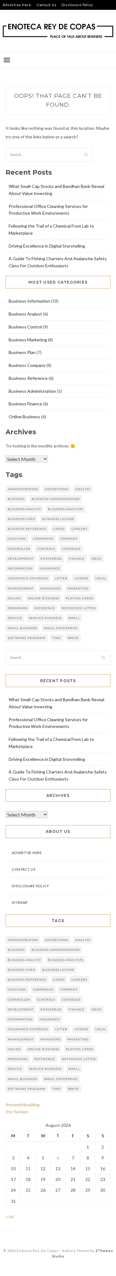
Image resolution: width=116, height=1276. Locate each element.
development (21, 558)
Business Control (25, 326)
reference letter (79, 608)
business (16, 499)
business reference (27, 529)
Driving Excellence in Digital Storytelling (47, 245)
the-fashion (17, 1111)
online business (43, 598)
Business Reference (28, 378)
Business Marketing (28, 339)
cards (59, 529)
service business (45, 618)
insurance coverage (28, 578)
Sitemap (10, 15)
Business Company (27, 365)
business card (21, 519)
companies (43, 538)
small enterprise (61, 628)
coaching (17, 538)
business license (58, 519)
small (74, 618)
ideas (96, 558)
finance (76, 558)
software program (26, 638)
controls (46, 549)
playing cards (79, 598)
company (69, 538)
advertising (56, 489)
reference (44, 608)
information (20, 568)
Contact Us (47, 5)
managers (51, 588)
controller (19, 549)
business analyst (24, 509)
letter (61, 578)
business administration (56, 499)
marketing (78, 588)
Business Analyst (25, 313)
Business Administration (32, 391)
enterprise (51, 558)
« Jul (10, 1216)
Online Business (24, 416)
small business (22, 628)
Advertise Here (17, 5)
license (81, 578)
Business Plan (22, 352)
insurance (50, 568)
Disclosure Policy (77, 5)
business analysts (65, 509)
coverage (71, 549)
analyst (83, 489)
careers (79, 529)
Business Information (29, 301)
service (15, 618)
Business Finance (25, 403)
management (21, 588)
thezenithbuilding (23, 1104)
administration (23, 489)
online (14, 598)
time (56, 638)
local (100, 578)
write (73, 638)
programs (18, 608)
